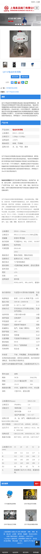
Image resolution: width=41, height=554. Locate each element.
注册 (38, 2)
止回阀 (14, 534)
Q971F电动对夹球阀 (12, 92)
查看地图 (36, 552)
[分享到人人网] (22, 82)
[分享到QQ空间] (15, 82)
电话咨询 (5, 552)
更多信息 (25, 77)
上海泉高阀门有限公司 (24, 538)
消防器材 (23, 532)
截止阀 (8, 534)
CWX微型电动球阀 (11, 88)
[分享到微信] (26, 82)
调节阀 (20, 534)
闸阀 (33, 532)
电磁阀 (25, 534)
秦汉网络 (8, 541)
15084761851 (29, 536)
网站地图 (15, 541)
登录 (33, 2)
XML (20, 541)
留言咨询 (15, 77)
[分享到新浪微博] (19, 82)
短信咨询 (15, 552)
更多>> (37, 483)
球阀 (29, 532)
